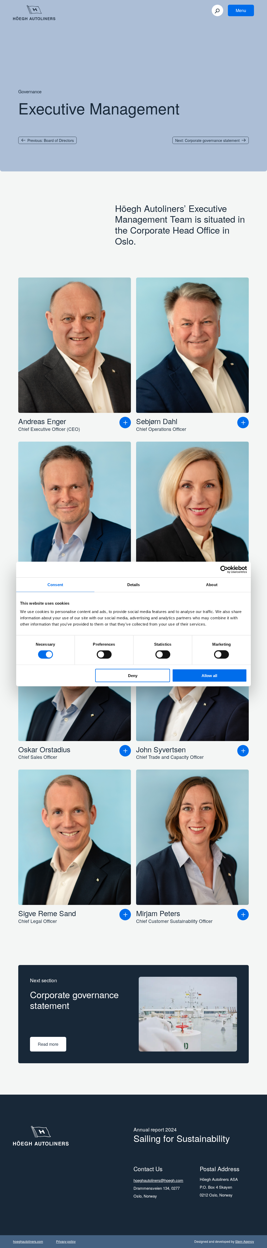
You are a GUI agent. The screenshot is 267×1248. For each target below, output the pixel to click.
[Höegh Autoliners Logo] (34, 13)
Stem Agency (244, 1241)
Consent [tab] (55, 584)
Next (207, 140)
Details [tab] (133, 584)
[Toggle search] (217, 10)
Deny (132, 675)
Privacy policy (66, 1241)
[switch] (104, 654)
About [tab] (211, 584)
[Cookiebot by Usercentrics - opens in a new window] (224, 570)
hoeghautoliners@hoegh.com (158, 1180)
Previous (50, 140)
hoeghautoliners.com (28, 1241)
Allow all (209, 675)
